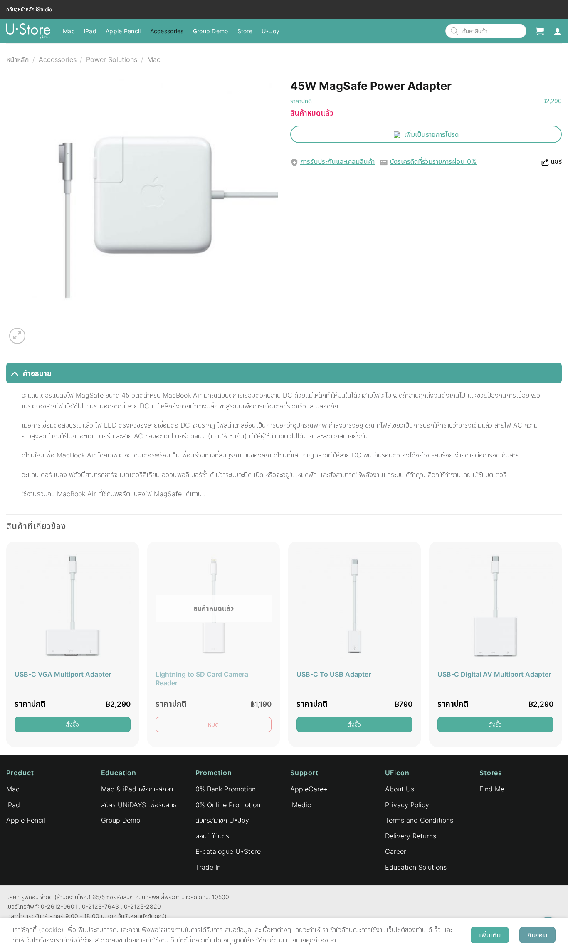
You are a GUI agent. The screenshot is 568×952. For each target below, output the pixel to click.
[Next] (561, 647)
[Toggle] (14, 373)
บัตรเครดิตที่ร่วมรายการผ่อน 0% (433, 161)
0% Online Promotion (227, 805)
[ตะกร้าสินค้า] (540, 31)
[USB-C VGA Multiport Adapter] (73, 606)
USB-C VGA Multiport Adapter (63, 674)
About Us (399, 789)
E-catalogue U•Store (228, 851)
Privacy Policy (407, 805)
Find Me (491, 789)
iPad (90, 31)
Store (244, 31)
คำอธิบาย (37, 373)
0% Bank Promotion (225, 789)
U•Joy (270, 31)
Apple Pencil (123, 31)
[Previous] (6, 647)
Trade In (208, 867)
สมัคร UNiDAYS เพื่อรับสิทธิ (139, 805)
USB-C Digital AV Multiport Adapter (494, 674)
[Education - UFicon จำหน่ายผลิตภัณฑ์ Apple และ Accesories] (28, 31)
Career (395, 851)
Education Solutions (416, 867)
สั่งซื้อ (72, 724)
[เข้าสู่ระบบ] (557, 31)
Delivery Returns (410, 836)
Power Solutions (111, 59)
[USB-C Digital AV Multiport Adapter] (495, 606)
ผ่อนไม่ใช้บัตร (212, 836)
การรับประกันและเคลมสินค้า (337, 161)
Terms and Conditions (419, 820)
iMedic (300, 805)
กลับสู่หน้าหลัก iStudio (29, 9)
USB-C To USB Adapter (333, 674)
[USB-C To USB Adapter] (354, 606)
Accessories (167, 31)
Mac (69, 31)
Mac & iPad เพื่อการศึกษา (137, 789)
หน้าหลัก (17, 59)
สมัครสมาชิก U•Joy (222, 820)
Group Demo (210, 31)
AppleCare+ (309, 789)
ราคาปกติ (301, 100)
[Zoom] (17, 336)
